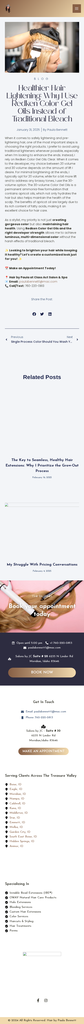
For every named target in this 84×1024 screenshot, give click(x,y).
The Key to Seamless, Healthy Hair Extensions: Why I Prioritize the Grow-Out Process (42, 465)
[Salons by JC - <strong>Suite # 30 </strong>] (43, 727)
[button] (34, 314)
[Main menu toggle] (77, 8)
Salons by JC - (43, 730)
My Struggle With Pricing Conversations (42, 565)
